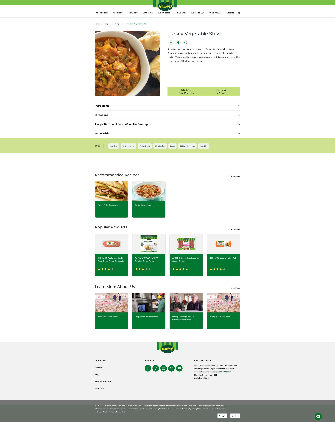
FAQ (97, 374)
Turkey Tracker (165, 13)
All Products (102, 13)
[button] (318, 416)
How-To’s (133, 13)
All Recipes (118, 13)
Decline (235, 416)
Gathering (148, 13)
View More (235, 176)
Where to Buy (197, 13)
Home (97, 24)
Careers (230, 13)
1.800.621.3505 (226, 372)
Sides (124, 24)
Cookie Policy (108, 412)
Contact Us (100, 360)
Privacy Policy (121, 412)
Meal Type (116, 24)
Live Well (181, 13)
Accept (222, 416)
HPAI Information (103, 381)
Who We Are (215, 13)
